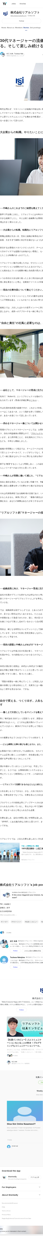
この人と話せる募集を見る (32, 951)
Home (3, 28)
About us (10, 28)
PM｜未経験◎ (5, 904)
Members (19, 28)
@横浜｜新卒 (5, 907)
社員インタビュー (32, 922)
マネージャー (17, 922)
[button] (22, 1171)
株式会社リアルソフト (25, 12)
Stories (26, 28)
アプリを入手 (35, 1177)
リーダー (5, 922)
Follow (21, 21)
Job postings (35, 28)
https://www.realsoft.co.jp (18, 16)
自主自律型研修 (6, 911)
